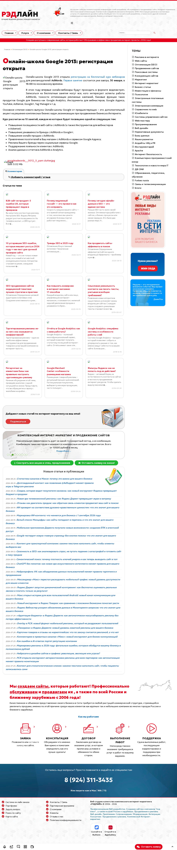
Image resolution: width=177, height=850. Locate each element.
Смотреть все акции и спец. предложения (43, 462)
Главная (9, 33)
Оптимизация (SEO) (19, 49)
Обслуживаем (90, 40)
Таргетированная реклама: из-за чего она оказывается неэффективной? (22, 331)
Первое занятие (72, 80)
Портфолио (11, 805)
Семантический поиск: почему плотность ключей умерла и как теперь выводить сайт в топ (66, 559)
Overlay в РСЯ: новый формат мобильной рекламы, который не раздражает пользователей (67, 623)
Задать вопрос (13, 809)
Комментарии (14, 171)
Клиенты (54, 813)
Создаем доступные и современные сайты (45, 40)
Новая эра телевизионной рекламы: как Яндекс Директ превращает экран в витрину (64, 498)
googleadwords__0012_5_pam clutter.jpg (31, 160)
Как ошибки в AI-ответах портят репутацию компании (47, 641)
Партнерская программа (62, 805)
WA (99, 790)
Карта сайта (12, 816)
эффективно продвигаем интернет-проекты (118, 40)
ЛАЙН (19, 14)
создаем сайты (33, 686)
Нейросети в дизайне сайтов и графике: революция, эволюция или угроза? (58, 653)
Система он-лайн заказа (17, 802)
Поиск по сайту (13, 813)
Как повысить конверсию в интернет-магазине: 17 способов (60, 289)
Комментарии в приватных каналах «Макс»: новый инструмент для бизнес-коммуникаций (67, 636)
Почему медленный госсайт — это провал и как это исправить (61, 203)
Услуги (25, 33)
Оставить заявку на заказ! (98, 462)
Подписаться (18, 421)
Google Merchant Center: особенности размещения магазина (59, 371)
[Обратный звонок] (4, 847)
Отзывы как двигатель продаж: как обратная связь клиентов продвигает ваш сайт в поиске (67, 503)
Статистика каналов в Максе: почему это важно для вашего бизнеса (54, 478)
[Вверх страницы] (172, 847)
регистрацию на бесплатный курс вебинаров (98, 76)
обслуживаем (24, 692)
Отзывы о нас (56, 816)
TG (104, 790)
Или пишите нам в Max (83, 790)
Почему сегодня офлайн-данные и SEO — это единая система (101, 203)
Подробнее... (63, 451)
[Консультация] (18, 847)
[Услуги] (25, 847)
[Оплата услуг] (32, 847)
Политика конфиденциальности (65, 820)
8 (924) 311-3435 (88, 780)
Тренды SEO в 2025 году (60, 243)
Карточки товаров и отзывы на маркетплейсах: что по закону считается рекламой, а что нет (68, 632)
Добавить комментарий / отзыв (30, 177)
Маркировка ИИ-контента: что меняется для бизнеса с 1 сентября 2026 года (59, 515)
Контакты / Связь (68, 33)
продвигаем (54, 692)
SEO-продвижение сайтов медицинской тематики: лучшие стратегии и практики (22, 289)
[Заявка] (11, 847)
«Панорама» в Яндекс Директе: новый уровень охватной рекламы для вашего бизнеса (65, 627)
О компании (43, 33)
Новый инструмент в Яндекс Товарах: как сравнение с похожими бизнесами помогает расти (68, 603)
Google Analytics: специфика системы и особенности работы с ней (103, 331)
